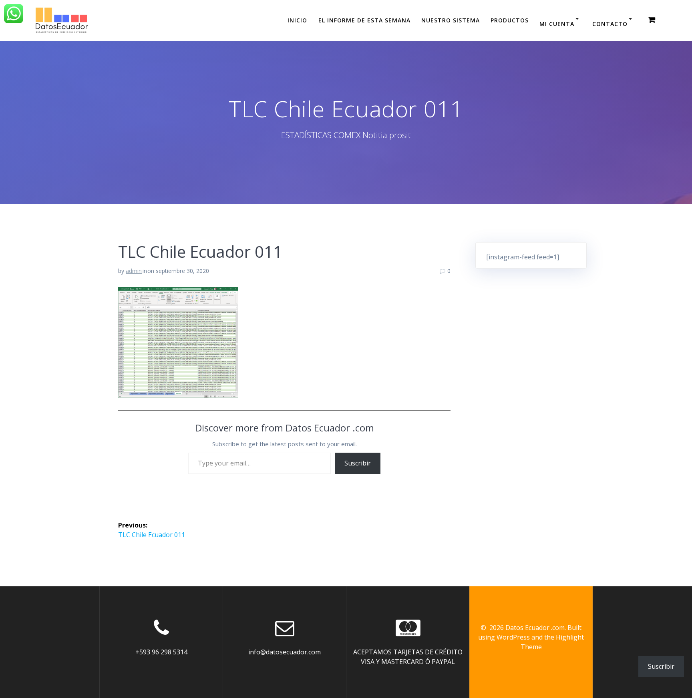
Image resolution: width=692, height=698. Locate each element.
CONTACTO (610, 24)
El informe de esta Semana (364, 20)
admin (134, 271)
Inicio (297, 20)
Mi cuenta (556, 24)
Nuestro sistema (450, 20)
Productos (510, 20)
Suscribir (357, 463)
